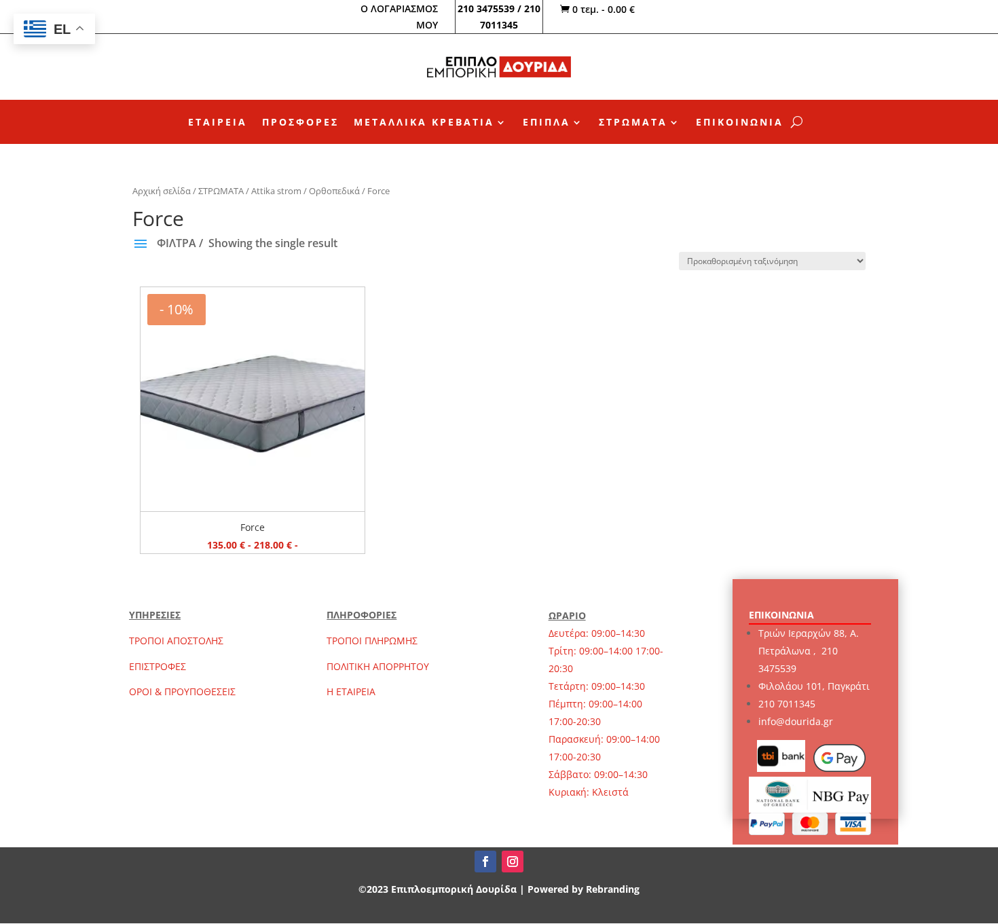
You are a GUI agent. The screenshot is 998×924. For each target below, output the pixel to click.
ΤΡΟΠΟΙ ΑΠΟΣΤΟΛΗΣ (176, 640)
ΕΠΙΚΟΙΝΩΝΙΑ (739, 122)
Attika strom (276, 191)
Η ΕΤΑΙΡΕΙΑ (351, 691)
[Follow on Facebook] (485, 861)
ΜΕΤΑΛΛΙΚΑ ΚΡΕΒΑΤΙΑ (424, 122)
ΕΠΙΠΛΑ (546, 122)
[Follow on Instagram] (512, 861)
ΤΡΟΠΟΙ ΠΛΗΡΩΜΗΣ (372, 640)
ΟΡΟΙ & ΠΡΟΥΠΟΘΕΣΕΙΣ (182, 691)
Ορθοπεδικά (334, 191)
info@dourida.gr (795, 721)
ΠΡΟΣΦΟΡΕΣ (300, 122)
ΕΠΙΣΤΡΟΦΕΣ (157, 666)
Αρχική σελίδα (161, 191)
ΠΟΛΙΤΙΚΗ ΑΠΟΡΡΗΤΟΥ (378, 666)
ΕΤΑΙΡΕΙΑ (217, 122)
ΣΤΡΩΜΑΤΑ (633, 122)
